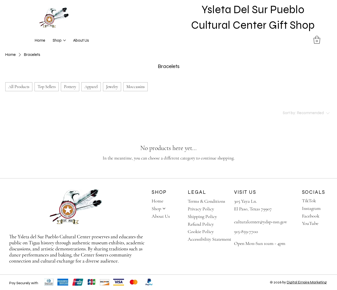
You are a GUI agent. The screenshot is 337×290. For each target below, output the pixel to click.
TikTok (309, 201)
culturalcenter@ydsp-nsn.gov (260, 222)
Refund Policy (201, 224)
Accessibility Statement (209, 239)
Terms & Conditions (206, 201)
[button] (317, 40)
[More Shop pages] (64, 40)
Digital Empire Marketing (307, 282)
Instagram (311, 208)
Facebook (310, 216)
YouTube (310, 223)
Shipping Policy (202, 216)
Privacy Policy (201, 209)
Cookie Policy (201, 231)
